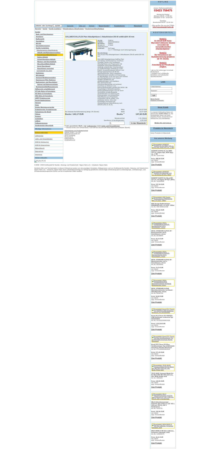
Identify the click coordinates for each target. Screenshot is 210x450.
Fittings (37, 114)
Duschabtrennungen (43, 45)
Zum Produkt (156, 165)
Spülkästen (40, 73)
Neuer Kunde (155, 99)
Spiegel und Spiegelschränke (47, 84)
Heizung (38, 102)
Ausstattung (40, 41)
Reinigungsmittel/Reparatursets (47, 86)
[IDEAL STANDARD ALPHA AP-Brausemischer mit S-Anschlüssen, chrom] (163, 227)
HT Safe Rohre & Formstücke (45, 91)
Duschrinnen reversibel (45, 68)
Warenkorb (138, 26)
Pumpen (38, 116)
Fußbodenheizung (41, 123)
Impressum (38, 154)
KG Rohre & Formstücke (43, 93)
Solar (37, 105)
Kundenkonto (119, 26)
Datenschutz (39, 151)
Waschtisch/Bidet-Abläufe (46, 64)
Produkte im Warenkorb (163, 128)
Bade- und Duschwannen (44, 34)
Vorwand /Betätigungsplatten (46, 77)
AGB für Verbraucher (42, 142)
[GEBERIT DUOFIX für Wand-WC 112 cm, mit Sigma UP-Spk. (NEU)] (163, 175)
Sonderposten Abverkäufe (44, 125)
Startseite (70, 26)
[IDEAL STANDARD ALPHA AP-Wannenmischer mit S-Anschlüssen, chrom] (163, 256)
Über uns (82, 26)
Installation (39, 118)
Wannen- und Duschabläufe (46, 61)
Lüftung (37, 121)
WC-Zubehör (40, 75)
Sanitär (45, 28)
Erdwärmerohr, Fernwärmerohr (46, 109)
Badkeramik (40, 39)
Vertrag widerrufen (41, 132)
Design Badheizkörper (43, 100)
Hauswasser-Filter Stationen (46, 80)
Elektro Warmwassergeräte (44, 107)
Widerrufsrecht (39, 148)
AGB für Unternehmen (42, 145)
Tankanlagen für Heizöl (43, 112)
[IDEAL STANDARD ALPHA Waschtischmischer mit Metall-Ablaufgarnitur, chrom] (163, 285)
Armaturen (39, 36)
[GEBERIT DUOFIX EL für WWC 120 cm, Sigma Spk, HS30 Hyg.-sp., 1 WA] (163, 147)
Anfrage (91, 26)
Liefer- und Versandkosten (43, 139)
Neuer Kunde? (104, 26)
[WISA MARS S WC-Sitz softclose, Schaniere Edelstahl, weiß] (163, 427)
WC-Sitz (38, 43)
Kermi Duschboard (43, 66)
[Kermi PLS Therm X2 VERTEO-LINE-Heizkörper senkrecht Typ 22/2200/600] (163, 312)
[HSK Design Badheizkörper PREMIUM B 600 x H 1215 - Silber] (163, 200)
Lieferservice (39, 136)
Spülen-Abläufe (42, 57)
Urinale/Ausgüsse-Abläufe (46, 59)
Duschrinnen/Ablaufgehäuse (94, 28)
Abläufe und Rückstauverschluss (48, 52)
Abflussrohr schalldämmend (45, 89)
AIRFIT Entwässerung (42, 98)
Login (163, 82)
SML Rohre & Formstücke (44, 96)
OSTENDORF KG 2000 (44, 71)
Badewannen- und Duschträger (46, 82)
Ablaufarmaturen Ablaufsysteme (73, 28)
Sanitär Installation (55, 28)
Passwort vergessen (157, 100)
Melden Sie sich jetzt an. (163, 123)
